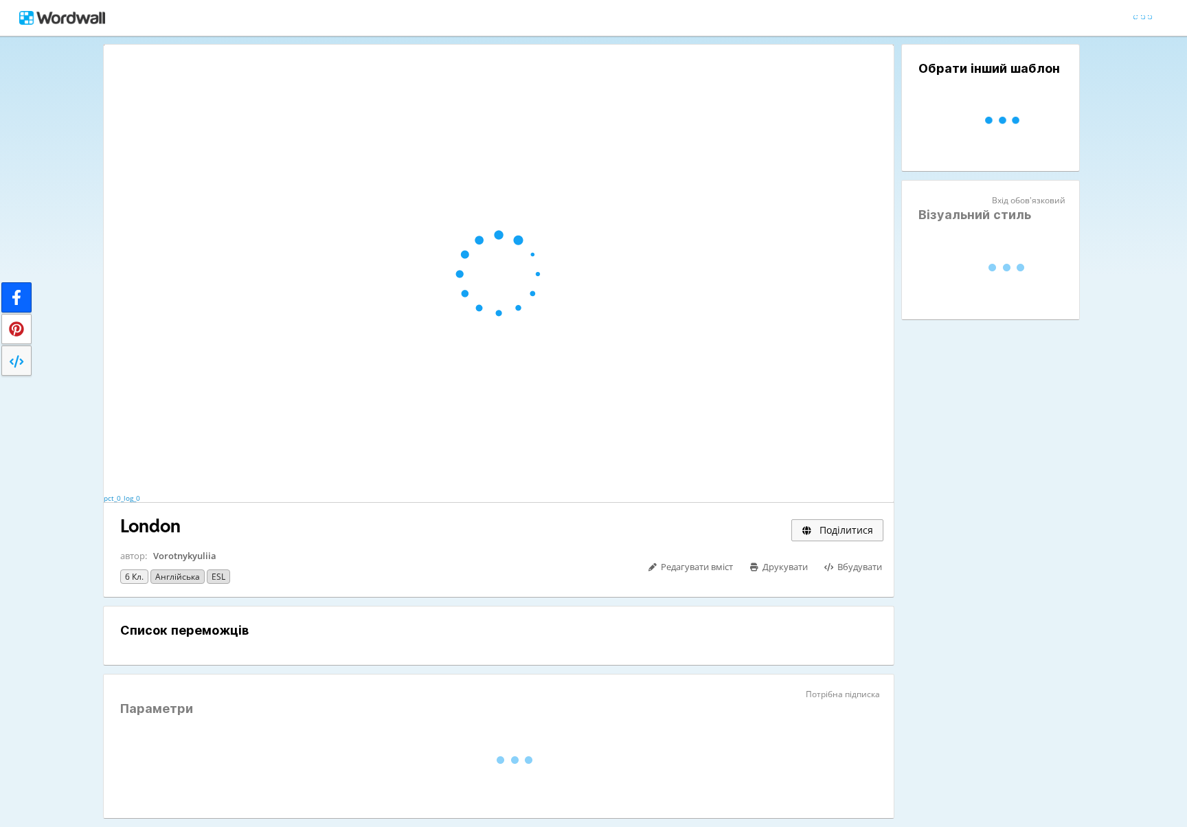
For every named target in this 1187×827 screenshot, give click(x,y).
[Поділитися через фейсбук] (16, 297)
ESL (218, 576)
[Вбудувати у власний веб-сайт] (16, 360)
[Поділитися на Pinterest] (16, 329)
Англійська (177, 576)
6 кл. (134, 576)
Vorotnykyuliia (184, 556)
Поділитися (845, 529)
